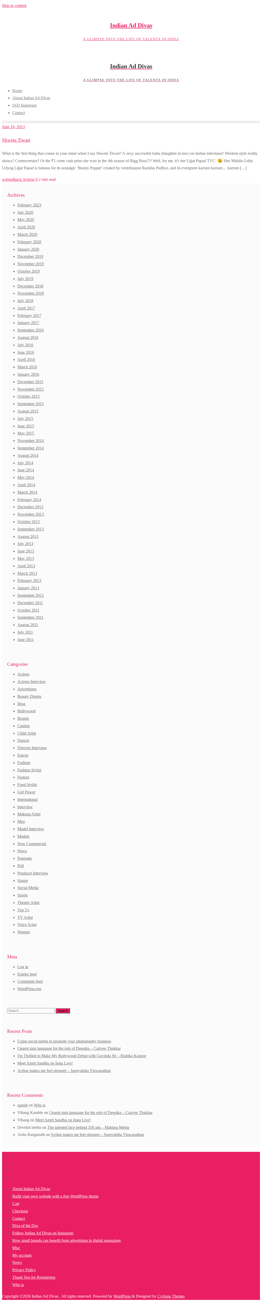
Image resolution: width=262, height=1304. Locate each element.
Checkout (20, 1211)
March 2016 (27, 367)
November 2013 (30, 514)
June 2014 (25, 470)
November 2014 (30, 440)
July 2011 (25, 632)
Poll (20, 866)
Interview (25, 807)
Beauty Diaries (29, 696)
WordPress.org (29, 989)
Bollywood (26, 711)
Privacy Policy (24, 1270)
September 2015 (30, 404)
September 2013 (30, 529)
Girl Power (26, 792)
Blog (21, 704)
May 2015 (25, 433)
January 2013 (28, 588)
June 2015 (25, 426)
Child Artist (26, 733)
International (27, 799)
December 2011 (30, 603)
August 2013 (27, 536)
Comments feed (30, 981)
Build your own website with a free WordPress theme (55, 1196)
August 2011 (27, 625)
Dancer (23, 740)
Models (23, 836)
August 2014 (27, 455)
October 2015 (28, 396)
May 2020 (25, 219)
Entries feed (27, 974)
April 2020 (26, 227)
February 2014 (29, 500)
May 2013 (25, 558)
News (22, 851)
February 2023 (29, 205)
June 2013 (25, 551)
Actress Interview (31, 681)
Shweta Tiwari (16, 140)
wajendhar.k (12, 179)
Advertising (26, 689)
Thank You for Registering (33, 1277)
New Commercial (31, 844)
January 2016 (28, 374)
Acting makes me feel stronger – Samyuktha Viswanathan (64, 1070)
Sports (22, 895)
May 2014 (25, 477)
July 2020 (25, 212)
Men (21, 821)
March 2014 (27, 492)
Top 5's (23, 910)
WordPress (122, 1296)
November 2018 (30, 293)
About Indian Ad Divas (31, 1189)
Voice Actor (27, 924)
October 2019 (28, 271)
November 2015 (30, 389)
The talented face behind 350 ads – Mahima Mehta (88, 1127)
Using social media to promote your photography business (64, 1041)
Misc (16, 1248)
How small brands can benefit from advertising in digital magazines (66, 1240)
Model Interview (30, 829)
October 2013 (28, 522)
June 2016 (25, 352)
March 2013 (27, 573)
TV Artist (25, 917)
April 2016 (26, 359)
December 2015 (30, 382)
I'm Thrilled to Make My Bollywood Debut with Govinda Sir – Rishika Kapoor (81, 1056)
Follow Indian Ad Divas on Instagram (42, 1233)
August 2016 (27, 337)
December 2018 (30, 286)
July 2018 (25, 301)
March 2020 (27, 234)
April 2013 (26, 566)
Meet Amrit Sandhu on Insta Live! (45, 1063)
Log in (22, 967)
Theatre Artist (28, 902)
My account (21, 1255)
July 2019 (25, 279)
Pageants (24, 858)
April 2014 (26, 485)
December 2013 (30, 507)
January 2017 (28, 323)
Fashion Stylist (29, 770)
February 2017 (29, 315)
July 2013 (25, 544)
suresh (22, 1105)
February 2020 (29, 242)
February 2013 (29, 580)
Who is (39, 1105)
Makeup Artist (28, 814)
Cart (15, 1203)
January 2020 (28, 249)
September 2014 (30, 448)
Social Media (28, 888)
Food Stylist (27, 784)
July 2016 (25, 345)
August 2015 (27, 411)
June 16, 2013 (13, 127)
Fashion (23, 762)
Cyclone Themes (171, 1296)
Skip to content (14, 5)
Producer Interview (32, 873)
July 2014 (25, 463)
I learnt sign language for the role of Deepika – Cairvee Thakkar (69, 1048)
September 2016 (30, 330)
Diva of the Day (25, 1225)
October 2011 (28, 610)
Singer (22, 880)
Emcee (22, 755)
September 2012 (30, 595)
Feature (23, 777)
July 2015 (25, 418)
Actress (29, 179)
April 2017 (26, 308)
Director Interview (32, 748)
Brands (23, 718)
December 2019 (30, 256)
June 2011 (25, 639)
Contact (18, 1218)
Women (23, 932)
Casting (23, 726)
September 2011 (30, 617)
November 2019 (30, 264)
